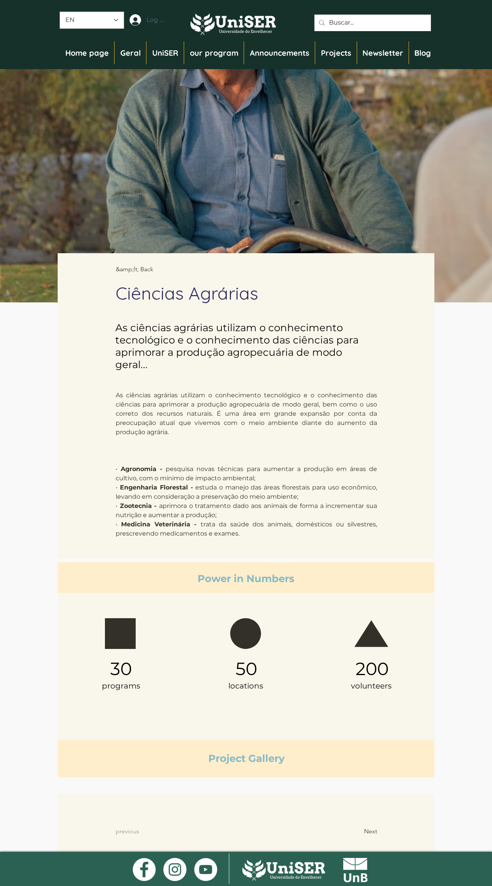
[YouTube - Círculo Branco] (205, 869)
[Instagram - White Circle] (174, 869)
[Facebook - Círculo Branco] (144, 869)
